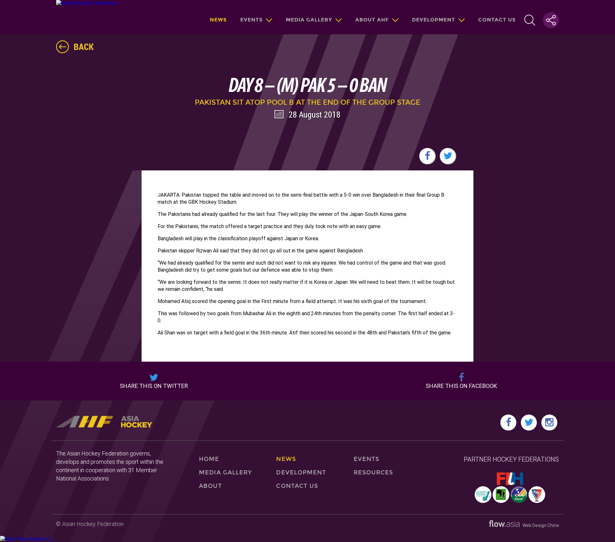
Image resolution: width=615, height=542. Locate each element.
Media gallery (309, 20)
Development (433, 20)
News (218, 20)
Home (209, 459)
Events (251, 20)
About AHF (372, 20)
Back (84, 46)
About (210, 485)
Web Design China (539, 525)
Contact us (497, 20)
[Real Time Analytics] (25, 539)
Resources (373, 472)
